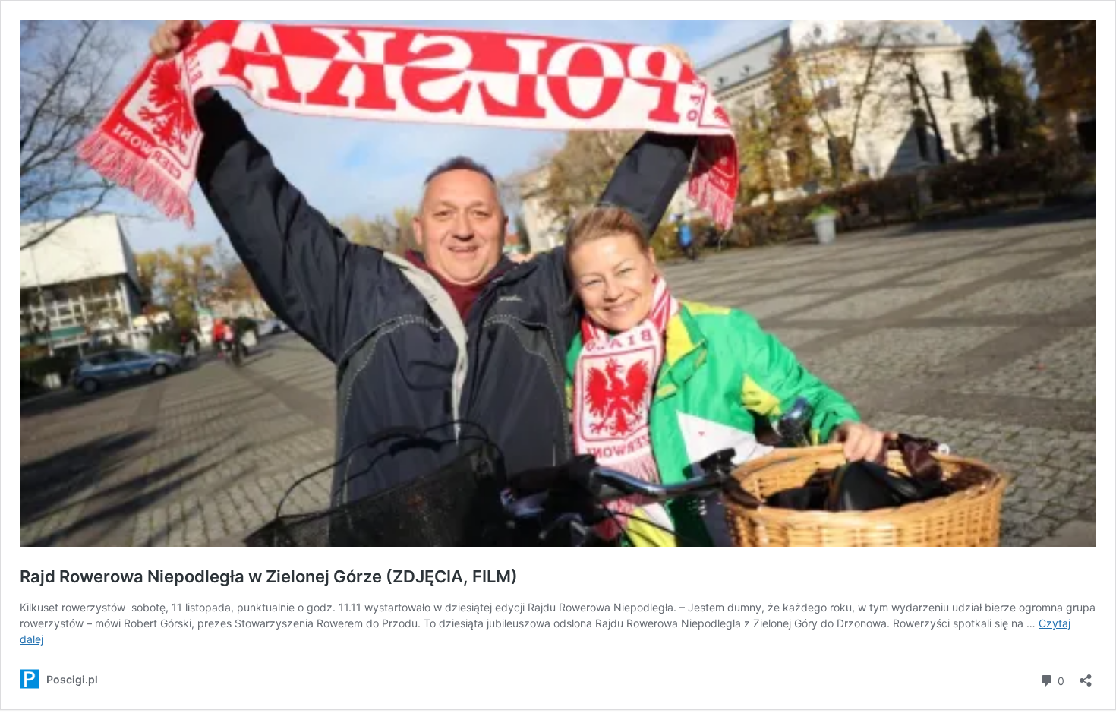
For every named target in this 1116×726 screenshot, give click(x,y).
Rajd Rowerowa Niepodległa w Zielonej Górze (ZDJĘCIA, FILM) (269, 576)
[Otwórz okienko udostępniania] (1085, 675)
